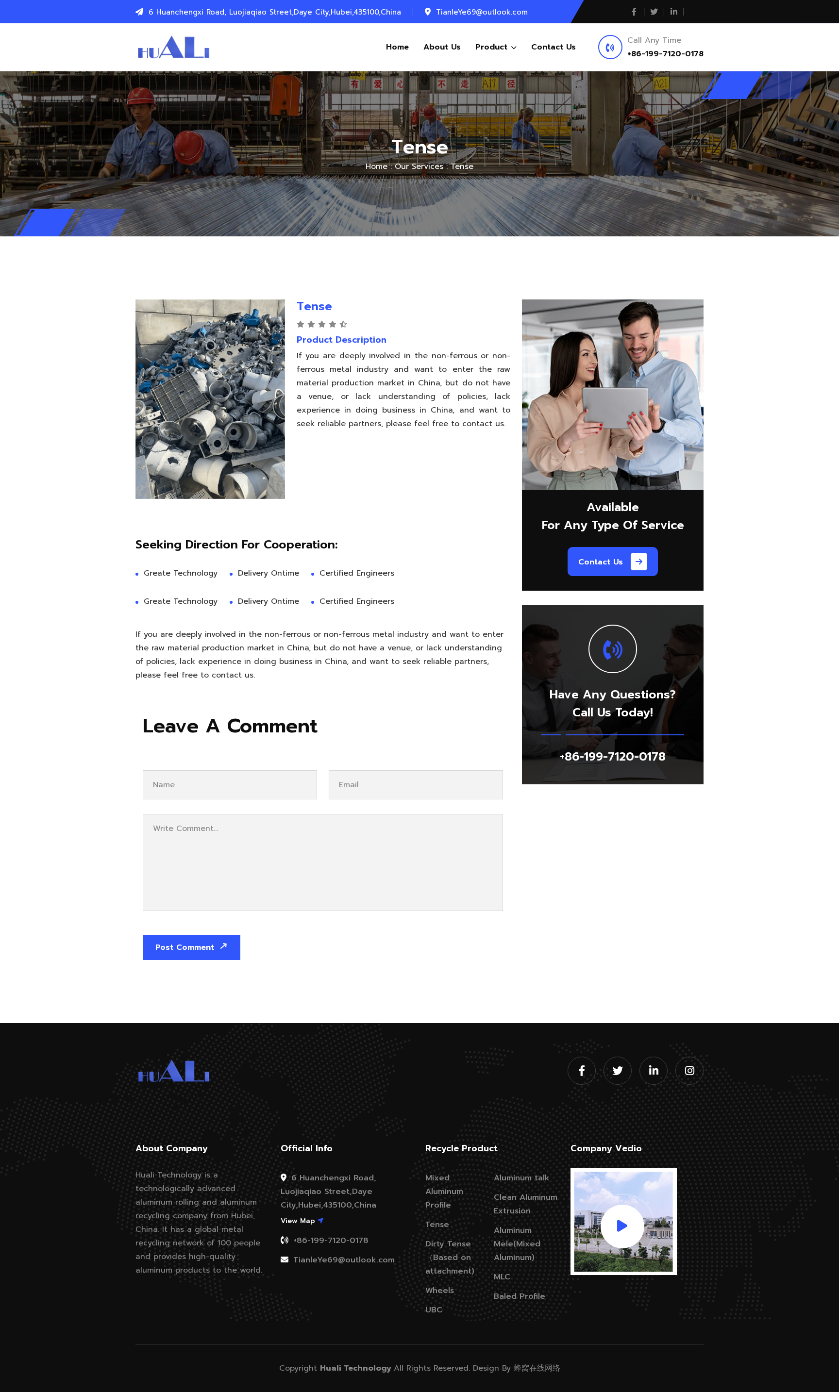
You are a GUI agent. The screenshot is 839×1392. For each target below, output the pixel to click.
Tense (437, 1224)
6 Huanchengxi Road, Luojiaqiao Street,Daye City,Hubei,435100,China (328, 1191)
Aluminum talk (522, 1178)
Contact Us (553, 47)
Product (492, 47)
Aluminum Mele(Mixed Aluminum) (517, 1244)
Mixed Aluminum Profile (444, 1191)
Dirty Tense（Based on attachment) (449, 1257)
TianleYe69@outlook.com (342, 1260)
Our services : (421, 166)
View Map (299, 1221)
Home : (379, 166)
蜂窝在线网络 (537, 1368)
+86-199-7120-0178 (665, 54)
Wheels (439, 1290)
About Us (442, 47)
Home (397, 47)
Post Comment (186, 947)
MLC (502, 1277)
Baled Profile (519, 1296)
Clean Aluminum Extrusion (525, 1204)
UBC (433, 1310)
